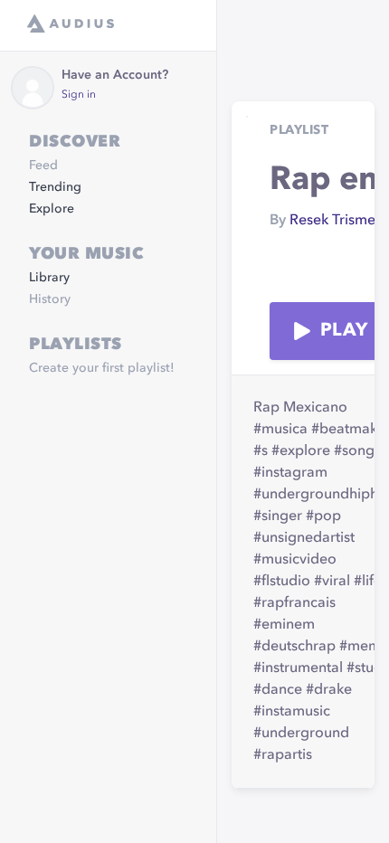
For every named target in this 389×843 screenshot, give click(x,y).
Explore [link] (51, 209)
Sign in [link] (79, 95)
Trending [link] (55, 187)
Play (343, 331)
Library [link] (49, 277)
